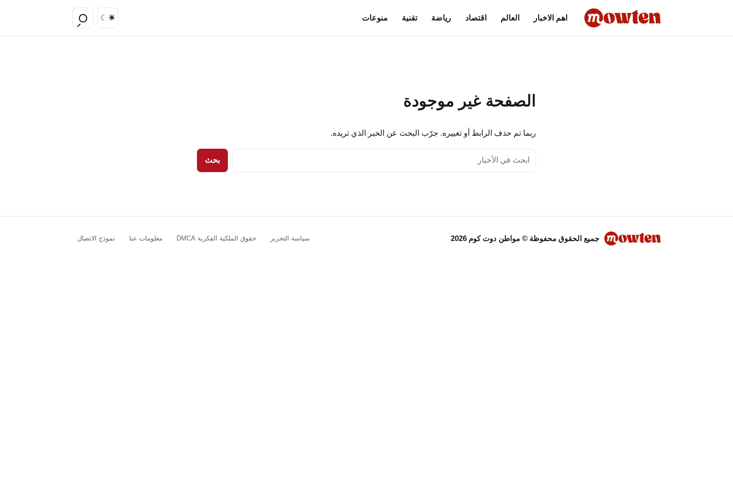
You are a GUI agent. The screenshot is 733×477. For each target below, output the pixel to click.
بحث (212, 160)
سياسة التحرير (290, 238)
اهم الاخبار (550, 17)
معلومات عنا (146, 238)
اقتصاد (476, 17)
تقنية (409, 17)
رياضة (441, 17)
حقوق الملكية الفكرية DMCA (216, 238)
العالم (510, 17)
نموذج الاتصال (96, 238)
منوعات (375, 17)
